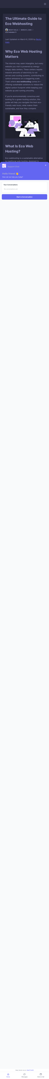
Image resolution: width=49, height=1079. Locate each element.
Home (8, 1077)
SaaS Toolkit (30, 1070)
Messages (25, 1077)
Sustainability (11, 32)
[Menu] (45, 4)
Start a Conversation (24, 197)
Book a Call (40, 1077)
